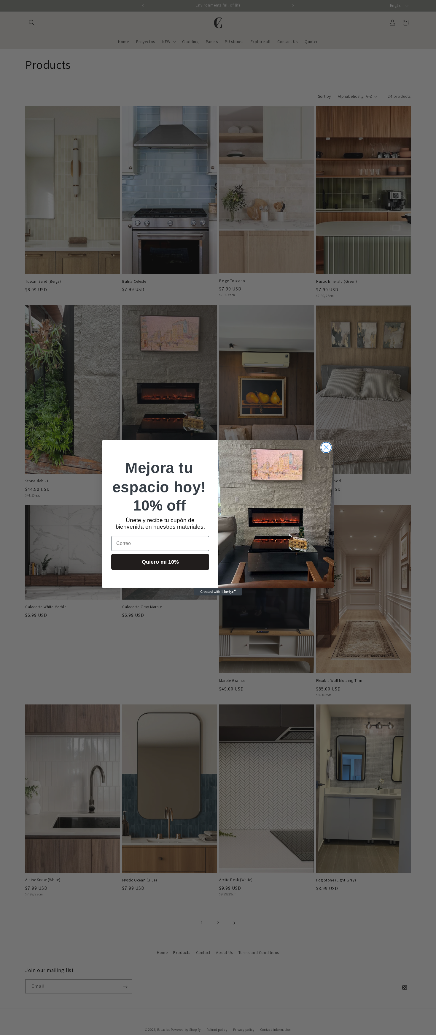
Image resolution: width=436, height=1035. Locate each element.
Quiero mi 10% (160, 562)
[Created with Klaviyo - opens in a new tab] (218, 591)
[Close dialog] (326, 447)
